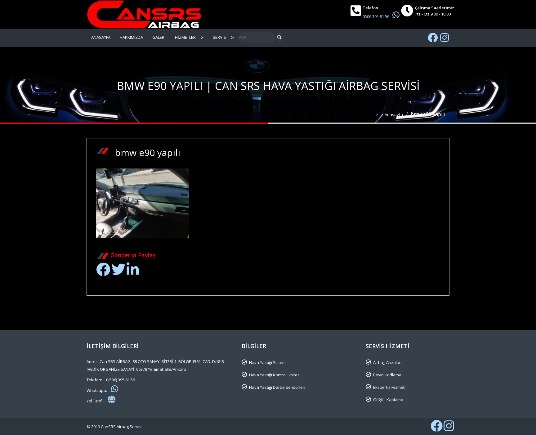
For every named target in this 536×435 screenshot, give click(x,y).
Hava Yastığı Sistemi (268, 362)
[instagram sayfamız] (449, 429)
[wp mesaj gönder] (396, 15)
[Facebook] (103, 273)
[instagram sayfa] (444, 38)
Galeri (159, 37)
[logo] (144, 14)
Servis (219, 37)
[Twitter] (118, 273)
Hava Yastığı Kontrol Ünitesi (275, 375)
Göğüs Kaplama (388, 399)
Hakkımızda (131, 37)
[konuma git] (111, 399)
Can (170, 246)
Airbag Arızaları (387, 362)
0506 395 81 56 (376, 16)
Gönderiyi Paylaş (133, 255)
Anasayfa (100, 37)
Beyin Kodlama (387, 375)
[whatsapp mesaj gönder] (114, 389)
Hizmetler (185, 37)
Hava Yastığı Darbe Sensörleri (277, 387)
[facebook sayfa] (433, 38)
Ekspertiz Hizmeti (389, 387)
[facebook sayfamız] (437, 429)
